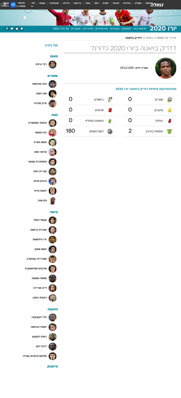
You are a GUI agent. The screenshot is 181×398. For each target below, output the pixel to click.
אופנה (42, 3)
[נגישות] (5, 4)
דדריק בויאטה (133, 38)
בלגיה (149, 38)
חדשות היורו (139, 29)
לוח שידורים (101, 29)
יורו (174, 38)
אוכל (87, 3)
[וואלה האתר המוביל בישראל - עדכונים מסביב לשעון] (157, 5)
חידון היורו (88, 29)
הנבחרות (114, 29)
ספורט (138, 3)
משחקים (126, 29)
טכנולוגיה (54, 3)
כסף (96, 3)
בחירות (127, 3)
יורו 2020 (162, 38)
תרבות (116, 3)
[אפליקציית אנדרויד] (22, 28)
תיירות (66, 3)
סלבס (106, 3)
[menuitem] (136, 5)
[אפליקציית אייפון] (17, 28)
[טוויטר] (12, 28)
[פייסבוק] (7, 28)
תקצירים (75, 29)
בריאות (77, 3)
